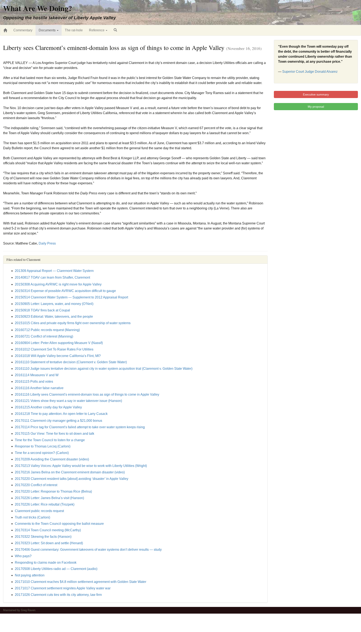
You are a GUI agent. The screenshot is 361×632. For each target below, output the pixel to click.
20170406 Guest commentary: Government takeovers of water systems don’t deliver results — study (88, 549)
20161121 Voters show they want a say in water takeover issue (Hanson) (68, 401)
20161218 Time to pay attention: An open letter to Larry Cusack (61, 413)
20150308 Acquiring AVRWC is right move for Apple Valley (58, 284)
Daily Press (47, 243)
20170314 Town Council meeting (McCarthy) (48, 530)
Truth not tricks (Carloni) (32, 517)
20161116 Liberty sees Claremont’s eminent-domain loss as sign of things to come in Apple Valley (87, 394)
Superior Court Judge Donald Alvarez (310, 71)
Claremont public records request (39, 511)
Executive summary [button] (316, 94)
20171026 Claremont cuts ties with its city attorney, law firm (58, 594)
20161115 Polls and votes (34, 381)
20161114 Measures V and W (36, 375)
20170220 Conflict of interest (36, 485)
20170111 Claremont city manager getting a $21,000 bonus (58, 420)
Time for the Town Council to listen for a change (50, 440)
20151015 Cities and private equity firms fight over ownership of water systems (73, 323)
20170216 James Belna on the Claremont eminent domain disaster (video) (70, 472)
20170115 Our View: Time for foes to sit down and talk (54, 433)
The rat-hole (74, 30)
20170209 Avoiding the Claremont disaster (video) (52, 459)
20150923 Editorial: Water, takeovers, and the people (54, 316)
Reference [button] (97, 30)
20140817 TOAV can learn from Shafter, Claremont (52, 277)
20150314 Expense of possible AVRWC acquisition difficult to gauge (65, 291)
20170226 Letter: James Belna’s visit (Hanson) (49, 498)
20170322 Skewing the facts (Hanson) (43, 536)
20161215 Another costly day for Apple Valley (48, 407)
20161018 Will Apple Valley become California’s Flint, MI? (58, 356)
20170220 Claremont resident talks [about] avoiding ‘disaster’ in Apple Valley (71, 478)
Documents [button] (47, 30)
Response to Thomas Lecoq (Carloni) (42, 446)
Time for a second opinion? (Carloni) (42, 453)
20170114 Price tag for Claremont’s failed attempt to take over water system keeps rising (80, 427)
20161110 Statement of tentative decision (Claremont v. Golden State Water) (71, 362)
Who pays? (23, 556)
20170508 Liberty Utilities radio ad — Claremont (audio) (56, 569)
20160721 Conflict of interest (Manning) (44, 336)
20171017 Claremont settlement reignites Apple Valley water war (63, 588)
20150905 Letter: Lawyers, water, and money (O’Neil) (54, 304)
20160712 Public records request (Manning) (47, 330)
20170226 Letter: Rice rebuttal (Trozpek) (44, 504)
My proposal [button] (316, 106)
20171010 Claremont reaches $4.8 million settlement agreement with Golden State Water (80, 582)
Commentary (22, 30)
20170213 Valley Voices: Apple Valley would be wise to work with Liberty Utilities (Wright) (81, 466)
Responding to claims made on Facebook (45, 562)
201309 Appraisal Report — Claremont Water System (54, 271)
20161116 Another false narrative (39, 388)
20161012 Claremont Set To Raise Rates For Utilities (54, 349)
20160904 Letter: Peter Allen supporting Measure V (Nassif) (59, 343)
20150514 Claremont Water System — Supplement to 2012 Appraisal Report (71, 297)
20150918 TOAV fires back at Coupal (42, 310)
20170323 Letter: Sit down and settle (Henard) (49, 543)
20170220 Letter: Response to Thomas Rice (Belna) (53, 491)
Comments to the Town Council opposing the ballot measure (59, 523)
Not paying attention (29, 575)
